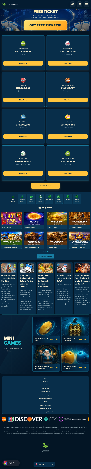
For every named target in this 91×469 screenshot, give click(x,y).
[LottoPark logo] (11, 4)
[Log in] (72, 4)
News (45, 378)
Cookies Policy (45, 391)
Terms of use (45, 385)
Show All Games (45, 256)
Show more (45, 186)
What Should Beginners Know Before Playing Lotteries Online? (27, 281)
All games (46, 207)
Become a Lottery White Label (45, 412)
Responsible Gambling (45, 398)
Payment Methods (45, 408)
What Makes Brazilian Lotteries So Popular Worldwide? (44, 281)
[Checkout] (80, 4)
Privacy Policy (45, 388)
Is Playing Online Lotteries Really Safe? (64, 278)
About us (45, 381)
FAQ (45, 401)
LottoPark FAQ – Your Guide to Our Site (8, 278)
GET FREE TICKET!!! (45, 25)
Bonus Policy (45, 395)
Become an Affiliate (45, 405)
